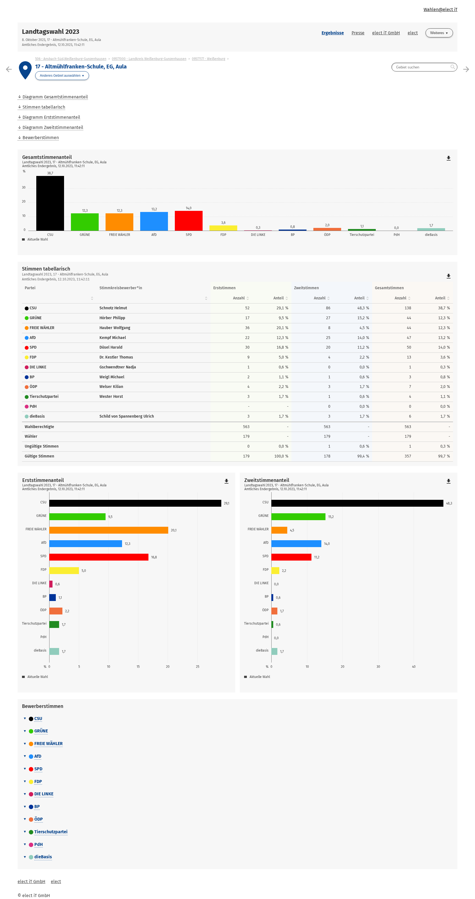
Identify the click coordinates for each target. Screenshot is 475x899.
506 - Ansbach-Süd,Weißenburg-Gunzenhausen (70, 59)
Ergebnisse (333, 32)
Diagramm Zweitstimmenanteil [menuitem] (53, 127)
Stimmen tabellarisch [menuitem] (44, 107)
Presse (358, 32)
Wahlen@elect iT (440, 9)
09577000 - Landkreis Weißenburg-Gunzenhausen (149, 59)
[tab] (237, 719)
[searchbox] (424, 67)
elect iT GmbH (386, 32)
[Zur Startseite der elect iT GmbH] (128, 11)
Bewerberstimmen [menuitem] (41, 137)
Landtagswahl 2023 (50, 31)
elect (413, 32)
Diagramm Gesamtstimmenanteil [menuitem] (55, 97)
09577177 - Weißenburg (208, 59)
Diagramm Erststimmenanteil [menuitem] (51, 117)
